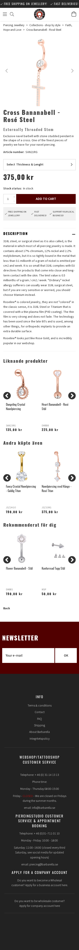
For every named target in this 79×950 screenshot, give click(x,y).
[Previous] (7, 395)
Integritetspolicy (40, 739)
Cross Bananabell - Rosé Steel (43, 30)
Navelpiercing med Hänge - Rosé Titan (57, 488)
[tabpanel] (39, 73)
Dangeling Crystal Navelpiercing (15, 406)
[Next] (72, 395)
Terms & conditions (40, 705)
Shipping (39, 725)
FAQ (39, 719)
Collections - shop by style (44, 25)
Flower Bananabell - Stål (19, 568)
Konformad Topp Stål (53, 568)
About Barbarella (39, 732)
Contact (40, 712)
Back (6, 608)
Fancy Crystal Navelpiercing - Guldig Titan (21, 488)
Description (15, 234)
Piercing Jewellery (13, 25)
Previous (6, 71)
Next (72, 71)
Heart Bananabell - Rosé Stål (55, 406)
